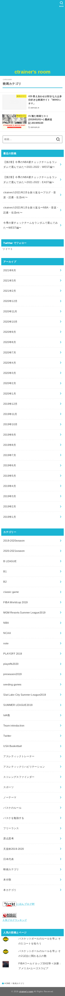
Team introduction (13, 725)
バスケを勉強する (13, 818)
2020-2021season (14, 550)
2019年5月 (9, 475)
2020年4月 (9, 362)
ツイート (8, 248)
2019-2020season (14, 540)
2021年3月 (9, 280)
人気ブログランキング (15, 920)
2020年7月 (9, 352)
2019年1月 (9, 516)
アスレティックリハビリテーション (24, 766)
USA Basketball (12, 746)
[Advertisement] (32, 34)
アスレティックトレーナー (18, 756)
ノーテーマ (9, 797)
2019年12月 (10, 403)
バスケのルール (12, 807)
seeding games (12, 684)
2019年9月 (9, 434)
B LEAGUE (10, 561)
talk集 (6, 715)
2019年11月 (10, 414)
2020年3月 (9, 373)
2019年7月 (9, 455)
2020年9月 (9, 331)
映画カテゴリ (11, 869)
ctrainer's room (33, 72)
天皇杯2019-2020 (13, 848)
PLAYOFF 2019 (12, 653)
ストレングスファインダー (18, 776)
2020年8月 (9, 342)
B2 (5, 581)
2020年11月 (10, 311)
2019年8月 (9, 444)
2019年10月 (10, 424)
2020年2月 (9, 383)
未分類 (7, 879)
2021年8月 (9, 270)
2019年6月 (9, 465)
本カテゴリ (9, 889)
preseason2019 (12, 674)
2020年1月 (9, 393)
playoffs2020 (10, 663)
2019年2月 (9, 506)
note (6, 643)
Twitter (7, 735)
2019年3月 (9, 496)
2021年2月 (9, 290)
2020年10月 (10, 321)
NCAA (7, 633)
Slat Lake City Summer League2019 (24, 694)
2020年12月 (10, 301)
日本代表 (8, 859)
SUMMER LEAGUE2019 (17, 705)
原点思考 (8, 838)
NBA (6, 622)
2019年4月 (9, 486)
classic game (11, 591)
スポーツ (8, 787)
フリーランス (11, 828)
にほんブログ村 (25, 903)
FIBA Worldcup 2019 (15, 602)
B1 (5, 571)
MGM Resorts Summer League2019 (24, 612)
